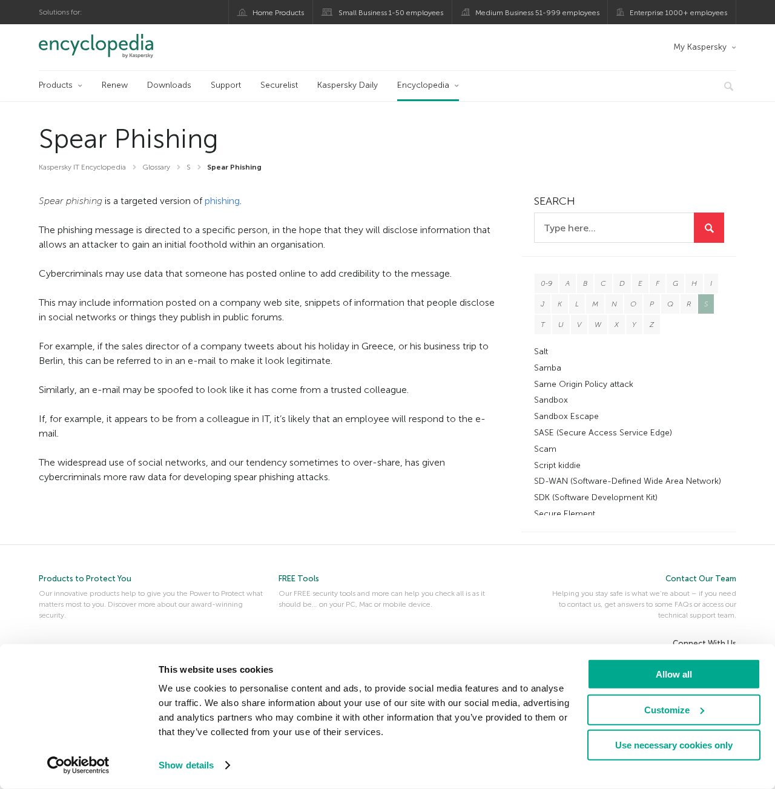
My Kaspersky (700, 47)
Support (226, 85)
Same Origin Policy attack (583, 384)
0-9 (546, 283)
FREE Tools (299, 578)
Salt (541, 351)
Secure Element (564, 514)
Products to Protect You (85, 578)
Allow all (674, 674)
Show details (186, 765)
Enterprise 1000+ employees (678, 12)
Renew (115, 85)
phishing (222, 200)
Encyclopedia (423, 85)
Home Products (278, 12)
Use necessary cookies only (674, 745)
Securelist (279, 85)
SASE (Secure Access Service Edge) (603, 433)
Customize (667, 709)
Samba (547, 368)
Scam (545, 449)
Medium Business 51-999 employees (537, 12)
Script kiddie (557, 465)
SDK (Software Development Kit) (596, 497)
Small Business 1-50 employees (390, 12)
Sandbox (551, 400)
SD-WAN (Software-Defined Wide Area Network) (627, 481)
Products (56, 85)
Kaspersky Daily (347, 85)
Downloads (169, 85)
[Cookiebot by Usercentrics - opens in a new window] (78, 765)
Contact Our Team (700, 578)
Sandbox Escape (566, 416)
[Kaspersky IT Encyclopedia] (113, 46)
